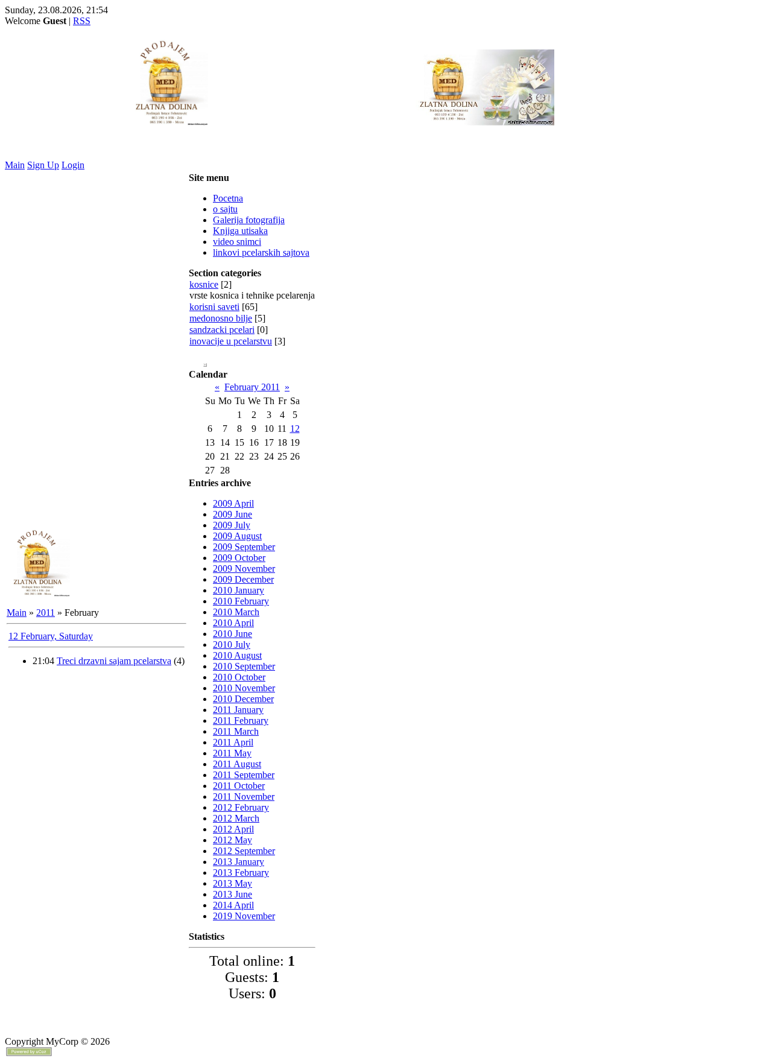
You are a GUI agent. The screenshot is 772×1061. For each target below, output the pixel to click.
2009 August (237, 536)
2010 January (238, 590)
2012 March (236, 818)
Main (15, 165)
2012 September (244, 851)
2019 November (244, 916)
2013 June (232, 894)
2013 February (241, 872)
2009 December (243, 579)
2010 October (239, 677)
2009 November (244, 568)
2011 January (238, 710)
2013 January (238, 862)
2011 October (239, 786)
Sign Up (43, 165)
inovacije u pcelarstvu (230, 341)
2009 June (232, 514)
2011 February (240, 720)
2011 (45, 612)
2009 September (244, 547)
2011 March (236, 731)
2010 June (232, 634)
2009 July (231, 525)
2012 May (232, 840)
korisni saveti (214, 307)
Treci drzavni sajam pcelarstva (114, 661)
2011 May (232, 753)
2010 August (237, 655)
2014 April (233, 905)
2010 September (244, 666)
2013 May (232, 883)
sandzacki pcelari (222, 330)
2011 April (233, 742)
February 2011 (252, 387)
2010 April (233, 623)
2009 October (239, 558)
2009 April (233, 503)
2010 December (243, 699)
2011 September (243, 775)
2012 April (233, 829)
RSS (81, 21)
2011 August (237, 764)
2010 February (241, 601)
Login (73, 165)
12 (295, 428)
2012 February (241, 807)
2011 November (243, 796)
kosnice (203, 284)
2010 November (244, 688)
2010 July (231, 644)
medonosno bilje (220, 318)
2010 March (236, 612)
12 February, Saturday (50, 636)
